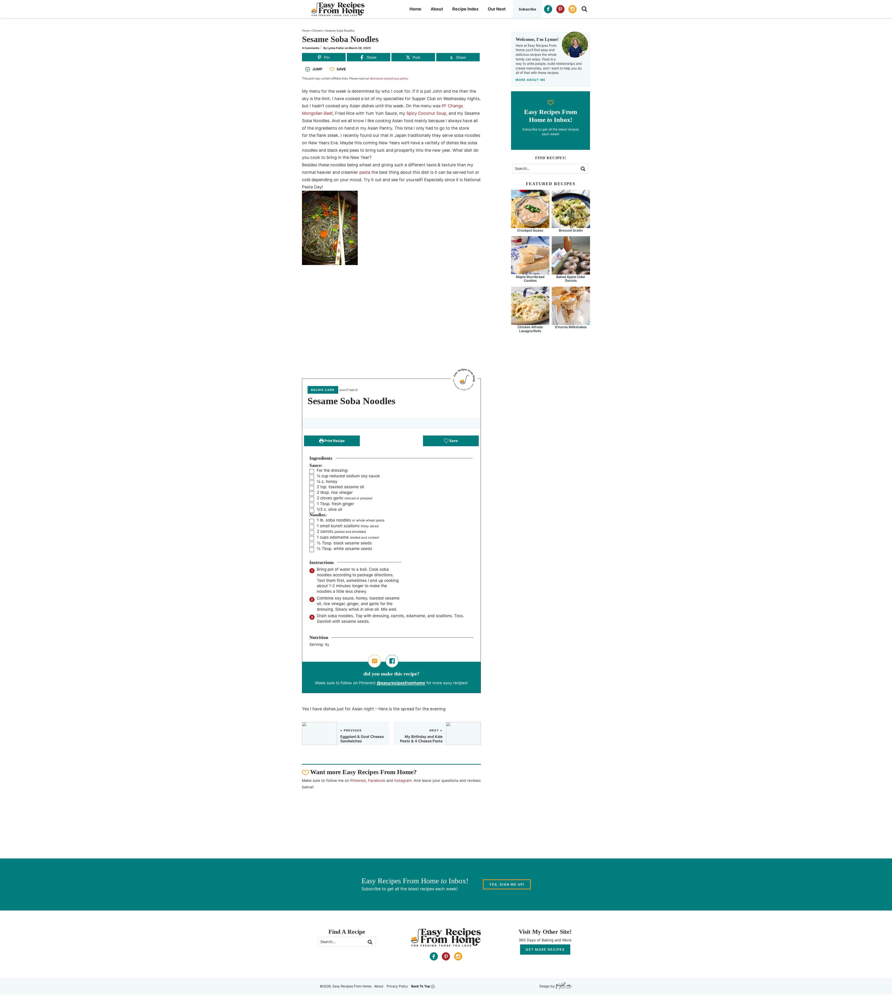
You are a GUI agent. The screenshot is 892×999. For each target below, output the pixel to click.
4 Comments (310, 48)
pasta (364, 172)
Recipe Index (465, 9)
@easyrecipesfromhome (401, 683)
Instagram (403, 780)
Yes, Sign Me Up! (507, 884)
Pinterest (358, 780)
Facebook (376, 780)
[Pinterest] (560, 9)
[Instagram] (572, 9)
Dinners (317, 30)
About (437, 9)
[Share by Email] (374, 661)
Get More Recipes (545, 949)
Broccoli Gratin (571, 230)
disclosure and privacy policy (389, 78)
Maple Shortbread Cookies (530, 279)
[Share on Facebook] (392, 661)
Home (415, 9)
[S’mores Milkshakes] (571, 323)
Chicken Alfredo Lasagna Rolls (530, 329)
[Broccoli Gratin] (571, 226)
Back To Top (420, 986)
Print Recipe (334, 441)
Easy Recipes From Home (338, 9)
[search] (584, 9)
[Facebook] (548, 9)
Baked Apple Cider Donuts (570, 279)
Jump (317, 69)
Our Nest (497, 9)
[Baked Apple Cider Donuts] (571, 272)
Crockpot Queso (530, 230)
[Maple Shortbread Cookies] (530, 272)
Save (341, 69)
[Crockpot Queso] (530, 226)
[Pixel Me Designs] (563, 986)
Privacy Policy (397, 986)
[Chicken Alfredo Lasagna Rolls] (530, 323)
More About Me (530, 80)
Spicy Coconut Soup (426, 113)
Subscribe (527, 9)
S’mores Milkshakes (571, 327)
